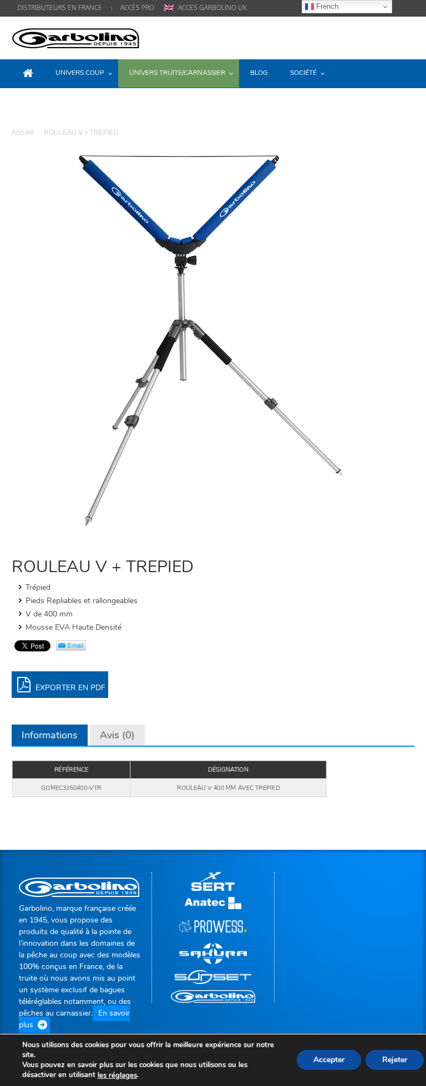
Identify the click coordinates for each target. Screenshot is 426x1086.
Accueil (23, 132)
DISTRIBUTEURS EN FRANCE (60, 7)
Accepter (328, 1060)
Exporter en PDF (69, 687)
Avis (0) (117, 735)
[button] (403, 72)
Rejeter (394, 1060)
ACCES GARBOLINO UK (212, 7)
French (326, 6)
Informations (50, 735)
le (117, 1075)
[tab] (50, 735)
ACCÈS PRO (137, 7)
